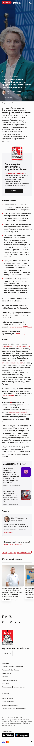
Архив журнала (7, 698)
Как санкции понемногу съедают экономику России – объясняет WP (10, 496)
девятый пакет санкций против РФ (16, 346)
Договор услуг (7, 673)
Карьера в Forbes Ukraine (10, 670)
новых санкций (8, 396)
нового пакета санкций (17, 412)
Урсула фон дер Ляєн (24, 552)
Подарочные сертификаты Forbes (14, 708)
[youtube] (19, 622)
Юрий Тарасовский (14, 91)
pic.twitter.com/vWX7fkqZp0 (21, 327)
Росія (10, 552)
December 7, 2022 (22, 334)
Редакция (5, 693)
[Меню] (30, 2)
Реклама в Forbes (8, 702)
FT (11, 402)
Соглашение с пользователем (12, 666)
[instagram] (11, 622)
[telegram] (15, 622)
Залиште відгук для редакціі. (13, 544)
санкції (5, 552)
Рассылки (5, 683)
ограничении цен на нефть (13, 363)
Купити (13, 190)
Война (5, 504)
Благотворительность (9, 705)
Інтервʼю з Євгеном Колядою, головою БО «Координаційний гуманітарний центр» (12, 592)
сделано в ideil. (26, 742)
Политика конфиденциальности (13, 687)
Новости (4, 76)
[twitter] (3, 622)
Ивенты (5, 677)
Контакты (5, 663)
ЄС (15, 552)
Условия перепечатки (9, 680)
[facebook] (7, 622)
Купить (7, 653)
